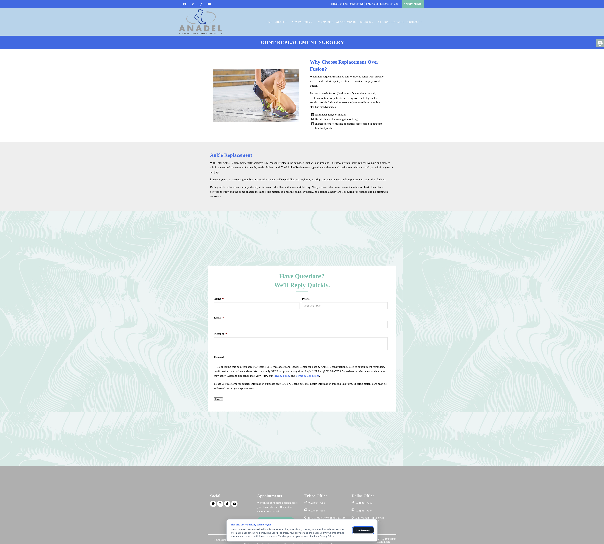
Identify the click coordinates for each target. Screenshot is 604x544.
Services (365, 22)
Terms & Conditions (307, 375)
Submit (218, 399)
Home (268, 22)
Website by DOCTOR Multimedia (384, 540)
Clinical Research (391, 22)
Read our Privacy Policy (322, 536)
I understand (363, 530)
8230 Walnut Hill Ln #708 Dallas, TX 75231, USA (369, 519)
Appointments (413, 4)
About (279, 22)
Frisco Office (340, 4)
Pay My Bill (325, 22)
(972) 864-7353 (356, 4)
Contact (413, 22)
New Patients (301, 22)
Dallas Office (375, 4)
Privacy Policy (282, 375)
